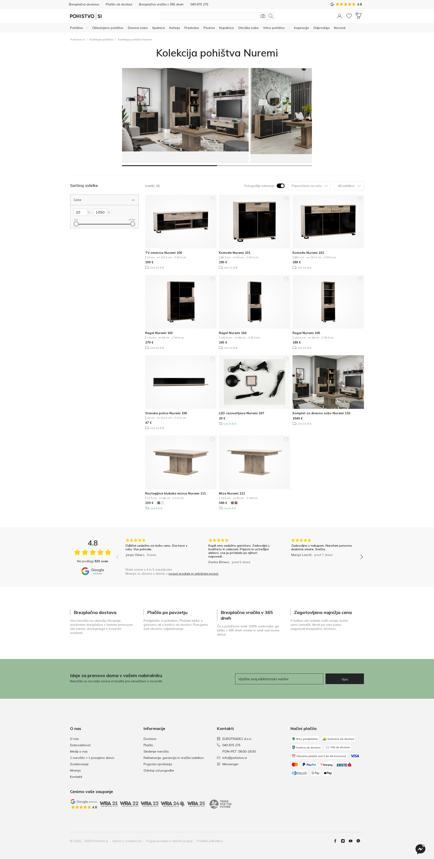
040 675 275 (231, 745)
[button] (339, 16)
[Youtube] (352, 841)
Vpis (345, 679)
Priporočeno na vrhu (307, 186)
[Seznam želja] (349, 16)
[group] (156, 551)
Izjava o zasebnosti (127, 841)
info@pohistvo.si (234, 758)
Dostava (150, 739)
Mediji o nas (79, 751)
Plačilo (148, 745)
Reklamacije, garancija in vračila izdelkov (174, 758)
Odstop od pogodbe (159, 770)
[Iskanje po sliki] (263, 16)
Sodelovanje (79, 764)
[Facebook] (337, 841)
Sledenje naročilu (156, 751)
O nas (74, 739)
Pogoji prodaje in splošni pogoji (169, 841)
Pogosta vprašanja (158, 764)
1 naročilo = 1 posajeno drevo (92, 758)
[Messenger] (360, 841)
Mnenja (75, 770)
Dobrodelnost (80, 745)
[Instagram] (345, 841)
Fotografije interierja (259, 186)
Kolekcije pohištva (101, 39)
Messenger (230, 764)
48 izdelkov (346, 186)
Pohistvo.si (78, 39)
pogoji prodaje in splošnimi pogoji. (194, 574)
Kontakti (76, 777)
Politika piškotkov (210, 841)
